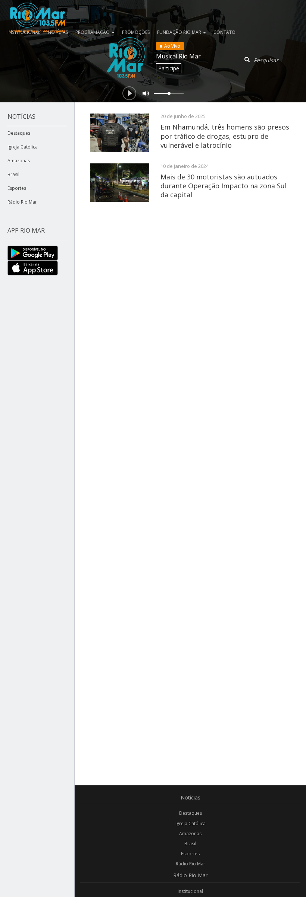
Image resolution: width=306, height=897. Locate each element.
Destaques (18, 133)
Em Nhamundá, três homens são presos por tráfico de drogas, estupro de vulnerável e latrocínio (224, 136)
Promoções (136, 32)
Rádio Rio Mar (22, 202)
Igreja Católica (22, 147)
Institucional (190, 891)
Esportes (16, 188)
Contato (224, 32)
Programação (93, 32)
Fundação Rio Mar (179, 32)
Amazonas (18, 160)
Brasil (13, 174)
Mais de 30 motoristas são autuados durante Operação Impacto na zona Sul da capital (223, 185)
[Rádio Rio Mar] (37, 9)
